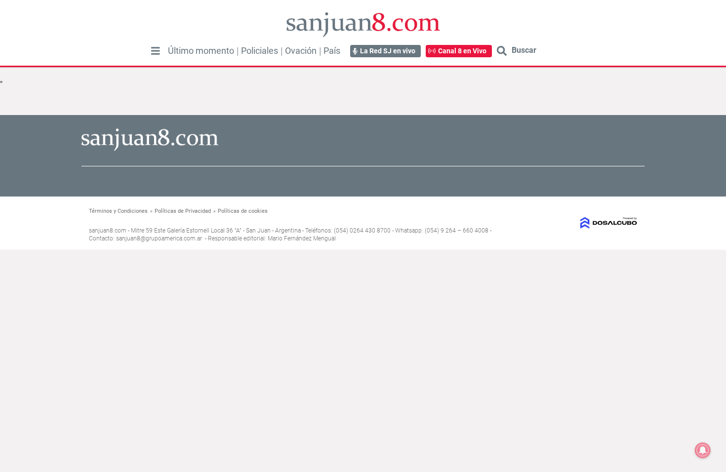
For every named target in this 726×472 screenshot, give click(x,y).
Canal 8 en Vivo (462, 51)
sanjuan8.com (107, 230)
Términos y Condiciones (118, 211)
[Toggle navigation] (155, 50)
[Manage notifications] (703, 450)
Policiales (259, 50)
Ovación (301, 50)
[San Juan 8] (149, 149)
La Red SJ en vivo (387, 51)
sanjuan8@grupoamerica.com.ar (159, 238)
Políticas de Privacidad (183, 211)
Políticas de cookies (243, 211)
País (331, 50)
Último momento (201, 50)
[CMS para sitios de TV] (574, 223)
